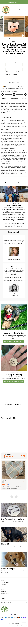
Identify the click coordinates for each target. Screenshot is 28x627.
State (17, 71)
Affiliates (3, 598)
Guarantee (3, 586)
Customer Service (5, 582)
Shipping (3, 589)
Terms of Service (5, 593)
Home (13, 41)
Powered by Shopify (14, 625)
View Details (5, 575)
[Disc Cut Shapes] (14, 559)
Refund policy (4, 595)
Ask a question (6, 177)
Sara (7, 480)
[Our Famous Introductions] (14, 510)
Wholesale (3, 591)
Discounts (3, 584)
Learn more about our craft (13, 381)
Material (7, 71)
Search (2, 580)
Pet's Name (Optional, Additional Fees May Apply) (14, 62)
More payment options (14, 82)
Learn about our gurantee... (13, 341)
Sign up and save (6, 602)
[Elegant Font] (14, 534)
